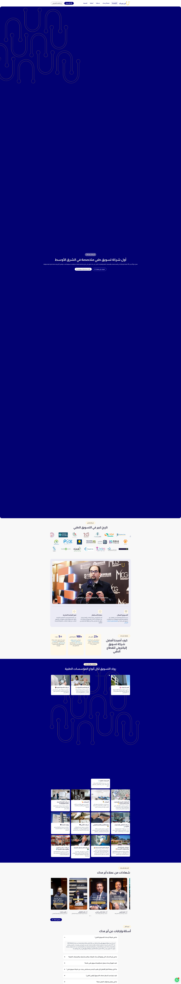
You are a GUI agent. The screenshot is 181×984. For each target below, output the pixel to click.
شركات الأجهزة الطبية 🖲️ (62, 687)
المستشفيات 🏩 (124, 687)
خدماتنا (98, 3)
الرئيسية (114, 3)
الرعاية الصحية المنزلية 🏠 (82, 687)
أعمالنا (91, 3)
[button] (90, 582)
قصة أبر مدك (106, 3)
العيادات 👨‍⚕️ (106, 802)
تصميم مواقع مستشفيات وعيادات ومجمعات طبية (76, 641)
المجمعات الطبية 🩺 (103, 780)
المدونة (85, 3)
